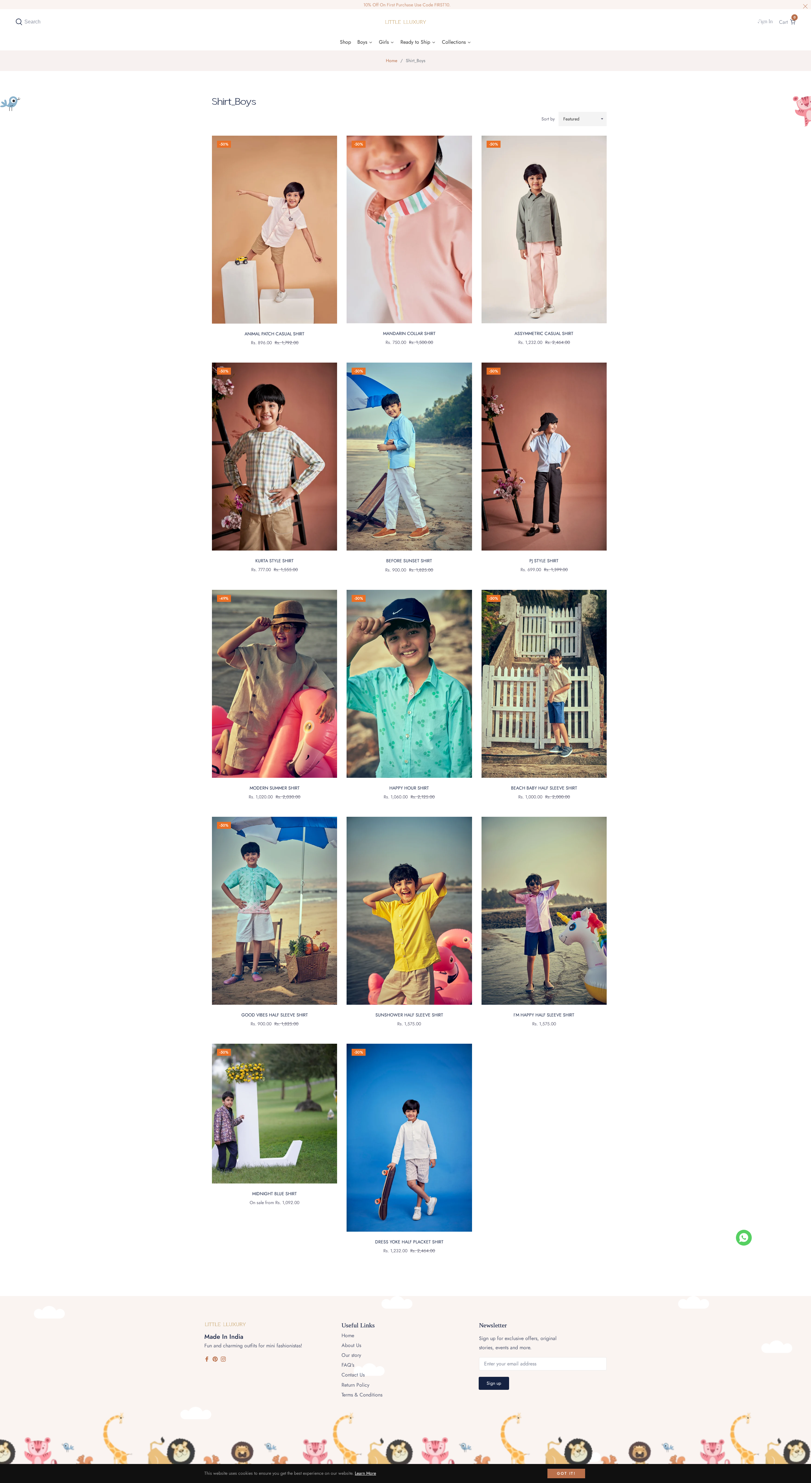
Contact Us (353, 1374)
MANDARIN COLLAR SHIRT (409, 333)
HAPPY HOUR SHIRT (409, 788)
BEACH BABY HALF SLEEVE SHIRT (544, 788)
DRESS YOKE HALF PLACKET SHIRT (409, 1242)
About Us (351, 1345)
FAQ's (348, 1365)
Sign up (494, 1383)
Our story (351, 1355)
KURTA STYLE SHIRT (274, 561)
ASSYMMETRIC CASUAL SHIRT (543, 333)
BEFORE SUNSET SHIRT (409, 561)
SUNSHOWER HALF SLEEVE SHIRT (409, 1015)
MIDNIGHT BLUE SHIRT (274, 1193)
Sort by (548, 119)
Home (391, 60)
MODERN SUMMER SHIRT (275, 788)
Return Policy (355, 1385)
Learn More (365, 1473)
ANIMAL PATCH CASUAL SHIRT (274, 334)
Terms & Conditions (362, 1394)
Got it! (566, 1473)
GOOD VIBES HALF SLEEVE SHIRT (274, 1015)
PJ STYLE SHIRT (544, 561)
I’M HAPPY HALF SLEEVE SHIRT (544, 1015)
